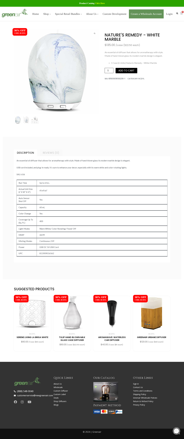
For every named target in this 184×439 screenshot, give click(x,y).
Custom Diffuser (61, 391)
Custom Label (60, 394)
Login (169, 13)
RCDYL (141, 78)
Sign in (136, 384)
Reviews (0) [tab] (51, 153)
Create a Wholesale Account (146, 13)
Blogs (56, 405)
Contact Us (138, 387)
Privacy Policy (139, 405)
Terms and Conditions (142, 391)
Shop (46, 13)
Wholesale (58, 387)
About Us (91, 13)
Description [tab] (25, 153)
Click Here (100, 3)
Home (35, 13)
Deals (56, 398)
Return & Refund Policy (143, 401)
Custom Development (114, 13)
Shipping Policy (139, 394)
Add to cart (126, 70)
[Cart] (181, 13)
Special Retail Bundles (68, 13)
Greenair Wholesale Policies (145, 398)
